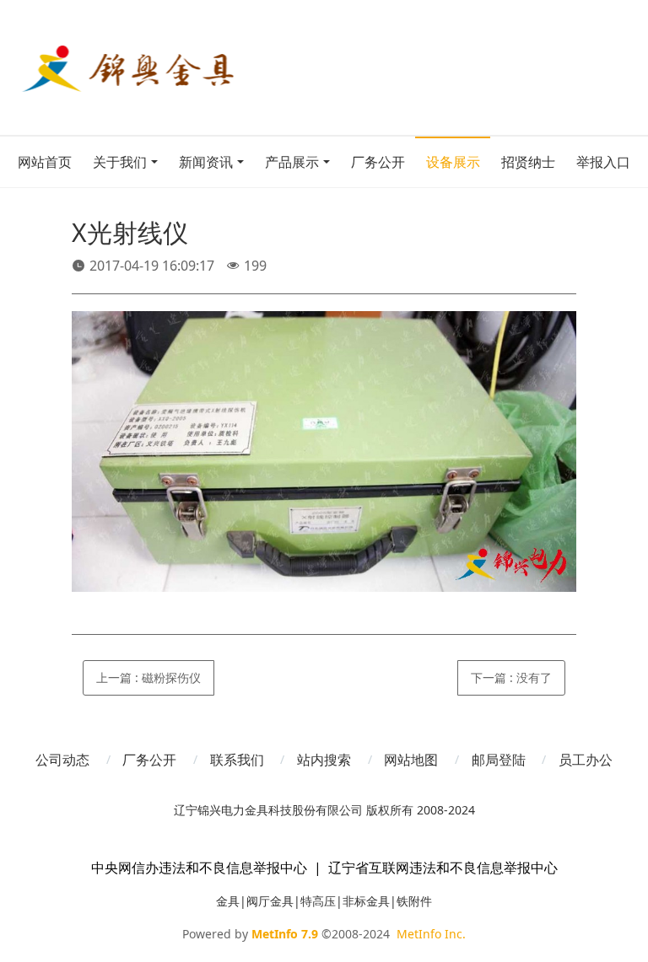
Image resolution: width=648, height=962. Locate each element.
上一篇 (148, 677)
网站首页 (45, 162)
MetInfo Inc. (431, 934)
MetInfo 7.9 (284, 934)
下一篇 (511, 677)
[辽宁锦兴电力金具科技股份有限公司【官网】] (166, 67)
